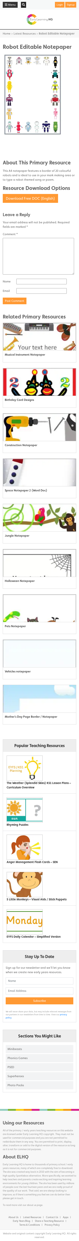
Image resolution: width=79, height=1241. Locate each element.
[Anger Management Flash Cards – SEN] (38, 847)
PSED (11, 1067)
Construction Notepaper (21, 445)
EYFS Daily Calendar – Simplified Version (34, 936)
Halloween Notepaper (20, 581)
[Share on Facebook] (13, 141)
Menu (11, 4)
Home (6, 33)
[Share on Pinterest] (13, 152)
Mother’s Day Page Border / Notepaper (31, 716)
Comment (10, 234)
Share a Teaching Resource (49, 1220)
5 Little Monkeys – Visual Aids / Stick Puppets (37, 899)
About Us (13, 1217)
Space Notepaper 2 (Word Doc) (26, 490)
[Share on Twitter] (13, 146)
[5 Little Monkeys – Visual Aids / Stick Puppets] (38, 884)
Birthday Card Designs (19, 400)
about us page (34, 1205)
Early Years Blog (21, 1220)
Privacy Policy (52, 1224)
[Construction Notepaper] (39, 427)
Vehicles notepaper (17, 671)
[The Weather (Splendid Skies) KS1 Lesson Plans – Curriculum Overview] (38, 768)
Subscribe (39, 1001)
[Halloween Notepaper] (39, 563)
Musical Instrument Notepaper (25, 354)
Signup (71, 4)
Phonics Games (18, 1058)
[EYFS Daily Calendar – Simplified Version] (38, 922)
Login (60, 4)
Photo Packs (16, 1085)
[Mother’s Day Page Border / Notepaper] (39, 699)
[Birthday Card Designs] (39, 382)
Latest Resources (25, 33)
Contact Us (52, 1217)
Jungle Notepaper (17, 535)
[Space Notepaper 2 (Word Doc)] (39, 472)
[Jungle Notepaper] (39, 518)
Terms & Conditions (29, 1224)
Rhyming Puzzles (17, 824)
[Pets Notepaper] (39, 608)
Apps (65, 1217)
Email (6, 291)
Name (7, 281)
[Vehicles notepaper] (39, 653)
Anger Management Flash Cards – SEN (32, 862)
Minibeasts (15, 1049)
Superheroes (16, 1076)
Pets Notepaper (15, 626)
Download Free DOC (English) (30, 198)
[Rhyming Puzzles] (38, 810)
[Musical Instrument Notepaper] (39, 337)
